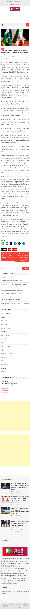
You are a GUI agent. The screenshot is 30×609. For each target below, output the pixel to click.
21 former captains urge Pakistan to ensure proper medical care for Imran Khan (14, 279)
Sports (4, 372)
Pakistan (14, 249)
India (3, 342)
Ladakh (4, 361)
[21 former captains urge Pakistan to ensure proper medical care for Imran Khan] (5, 486)
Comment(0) (11, 59)
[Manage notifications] (25, 604)
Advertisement (6, 313)
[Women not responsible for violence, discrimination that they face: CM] (5, 510)
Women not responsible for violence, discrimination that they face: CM (12, 292)
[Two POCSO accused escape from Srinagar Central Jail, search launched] (5, 499)
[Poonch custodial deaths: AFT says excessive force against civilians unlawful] (5, 523)
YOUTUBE (5, 392)
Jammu (4, 350)
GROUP (15, 384)
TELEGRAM (5, 390)
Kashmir (4, 357)
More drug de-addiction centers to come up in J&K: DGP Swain (7, 256)
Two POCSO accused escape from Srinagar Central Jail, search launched (14, 285)
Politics (4, 368)
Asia (2, 48)
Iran (9, 249)
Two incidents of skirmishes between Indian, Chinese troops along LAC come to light (22, 257)
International (6, 346)
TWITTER (4, 386)
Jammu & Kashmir (7, 353)
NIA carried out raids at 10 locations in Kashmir (15, 303)
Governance (5, 335)
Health (4, 339)
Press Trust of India (15, 493)
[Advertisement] (15, 416)
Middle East (5, 364)
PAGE (10, 384)
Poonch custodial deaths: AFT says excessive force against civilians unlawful (14, 298)
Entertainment (6, 328)
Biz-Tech (4, 321)
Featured (4, 331)
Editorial (4, 324)
